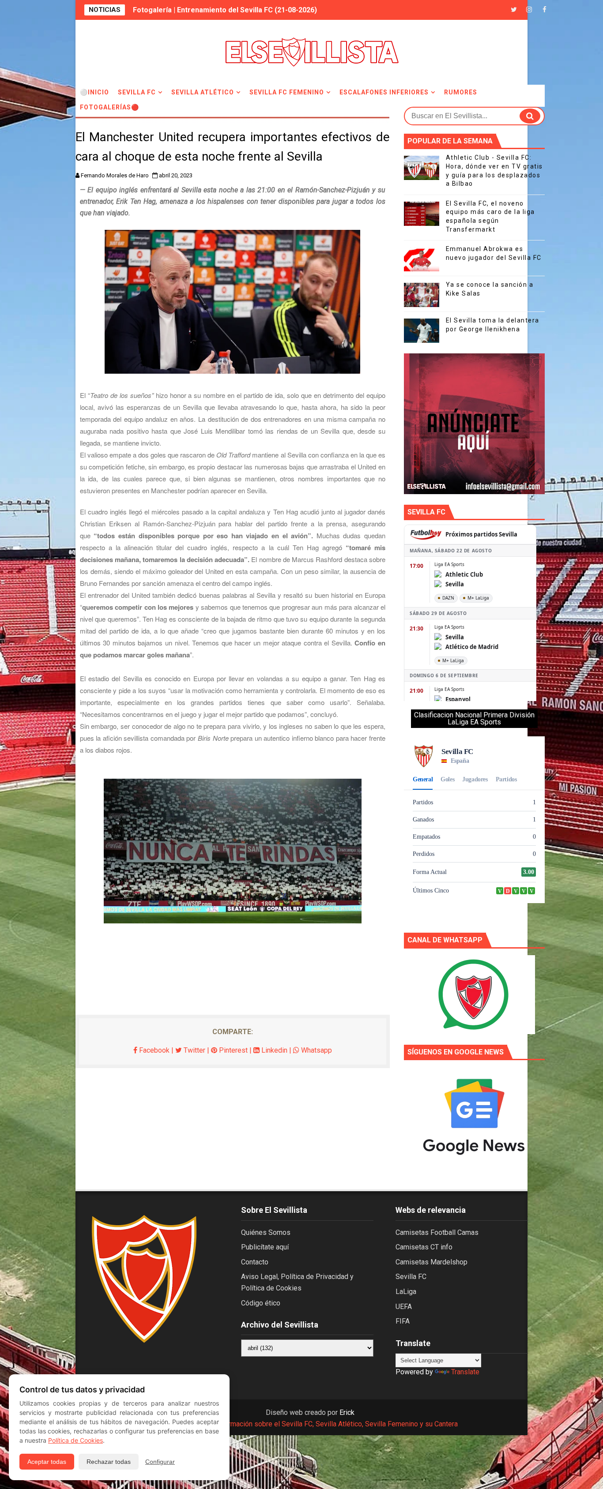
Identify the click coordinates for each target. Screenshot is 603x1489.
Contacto (254, 1262)
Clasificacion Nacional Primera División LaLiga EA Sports (474, 718)
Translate (465, 1372)
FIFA (403, 1321)
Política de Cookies (75, 1440)
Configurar (160, 1461)
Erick (346, 1412)
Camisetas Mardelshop (431, 1262)
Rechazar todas (109, 1461)
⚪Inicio (94, 92)
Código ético (260, 1303)
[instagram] (529, 10)
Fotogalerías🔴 (109, 107)
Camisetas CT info (424, 1247)
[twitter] (513, 10)
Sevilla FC (137, 92)
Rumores (460, 92)
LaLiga (406, 1291)
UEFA (404, 1306)
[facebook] (544, 10)
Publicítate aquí (265, 1247)
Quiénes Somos (265, 1232)
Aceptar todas (46, 1461)
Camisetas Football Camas (437, 1232)
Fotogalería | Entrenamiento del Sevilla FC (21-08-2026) (225, 10)
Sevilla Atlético (202, 92)
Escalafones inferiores (384, 92)
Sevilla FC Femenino (286, 92)
